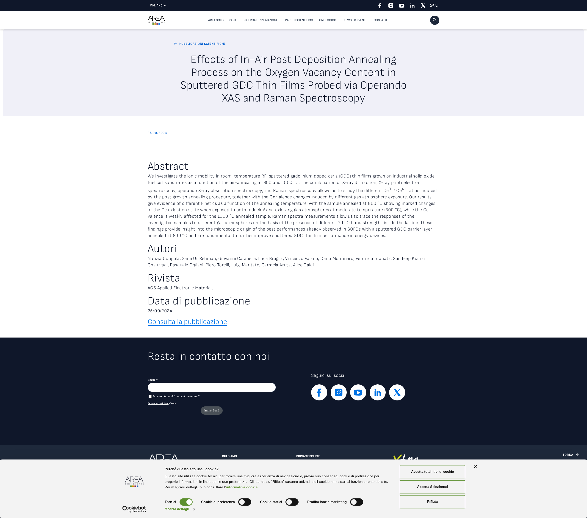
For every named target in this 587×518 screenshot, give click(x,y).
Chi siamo (229, 456)
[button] (434, 20)
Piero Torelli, (218, 265)
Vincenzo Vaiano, (302, 258)
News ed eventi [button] (354, 20)
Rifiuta (432, 502)
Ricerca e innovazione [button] (261, 20)
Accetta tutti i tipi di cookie (432, 471)
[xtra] (434, 5)
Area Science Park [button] (222, 20)
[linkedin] (412, 5)
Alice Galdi (303, 265)
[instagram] (391, 5)
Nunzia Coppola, (165, 258)
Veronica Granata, (374, 258)
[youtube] (401, 5)
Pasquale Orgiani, (187, 265)
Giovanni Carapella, (238, 258)
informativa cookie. (242, 487)
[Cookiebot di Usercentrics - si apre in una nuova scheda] (134, 509)
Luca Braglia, (271, 258)
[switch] (244, 502)
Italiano (156, 5)
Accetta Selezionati (432, 487)
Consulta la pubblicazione (187, 321)
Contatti (380, 20)
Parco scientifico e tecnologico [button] (310, 20)
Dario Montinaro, (338, 258)
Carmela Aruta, (277, 265)
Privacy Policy (308, 456)
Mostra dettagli (177, 509)
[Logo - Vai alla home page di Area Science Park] (156, 20)
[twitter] (423, 5)
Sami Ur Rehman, (200, 258)
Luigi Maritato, (246, 265)
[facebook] (380, 5)
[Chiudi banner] (475, 466)
